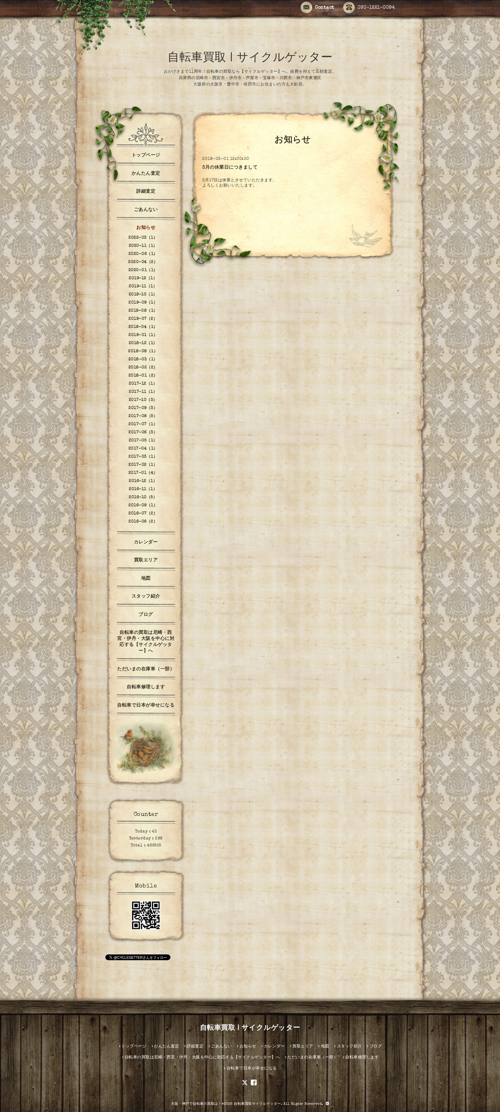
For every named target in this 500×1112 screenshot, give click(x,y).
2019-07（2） (142, 319)
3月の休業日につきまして (230, 167)
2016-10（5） (143, 497)
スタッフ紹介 (146, 596)
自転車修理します (146, 687)
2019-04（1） (143, 327)
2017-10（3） (143, 400)
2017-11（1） (143, 392)
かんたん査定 (146, 173)
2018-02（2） (143, 368)
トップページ (146, 155)
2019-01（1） (142, 335)
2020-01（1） (143, 270)
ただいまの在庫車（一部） (145, 669)
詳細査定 (145, 191)
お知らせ (145, 228)
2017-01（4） (143, 473)
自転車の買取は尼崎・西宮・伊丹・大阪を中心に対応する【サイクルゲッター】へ (145, 642)
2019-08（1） (143, 311)
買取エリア (146, 560)
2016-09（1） (142, 505)
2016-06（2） (142, 522)
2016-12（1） (143, 481)
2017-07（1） (142, 424)
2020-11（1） (143, 246)
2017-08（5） (142, 416)
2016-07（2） (142, 514)
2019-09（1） (142, 303)
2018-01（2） (143, 376)
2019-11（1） (143, 286)
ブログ (146, 615)
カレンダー (146, 542)
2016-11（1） (143, 489)
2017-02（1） (142, 465)
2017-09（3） (142, 408)
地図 (146, 578)
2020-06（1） (143, 254)
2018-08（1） (143, 351)
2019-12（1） (143, 278)
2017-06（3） (142, 432)
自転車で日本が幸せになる (145, 705)
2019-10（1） (143, 295)
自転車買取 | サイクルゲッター (250, 58)
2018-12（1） (143, 343)
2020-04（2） (143, 262)
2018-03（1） (143, 359)
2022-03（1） (142, 238)
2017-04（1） (143, 449)
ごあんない (146, 210)
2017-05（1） (143, 441)
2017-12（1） (143, 384)
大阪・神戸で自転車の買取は (194, 1104)
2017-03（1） (142, 457)
